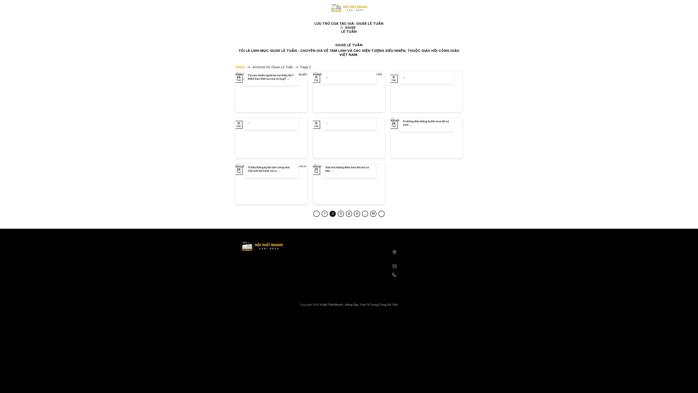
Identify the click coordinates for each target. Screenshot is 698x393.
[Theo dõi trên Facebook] (237, 10)
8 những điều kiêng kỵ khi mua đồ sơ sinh (426, 123)
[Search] (453, 9)
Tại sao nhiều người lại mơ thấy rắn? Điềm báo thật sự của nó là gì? (270, 77)
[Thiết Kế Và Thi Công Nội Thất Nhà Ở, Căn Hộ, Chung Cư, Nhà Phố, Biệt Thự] (349, 8)
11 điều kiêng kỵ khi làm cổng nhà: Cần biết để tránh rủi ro (269, 169)
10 (373, 213)
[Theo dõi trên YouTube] (247, 10)
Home (240, 67)
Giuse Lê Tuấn (370, 23)
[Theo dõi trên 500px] (251, 10)
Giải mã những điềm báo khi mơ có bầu (347, 169)
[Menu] (460, 10)
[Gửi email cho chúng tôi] (242, 10)
